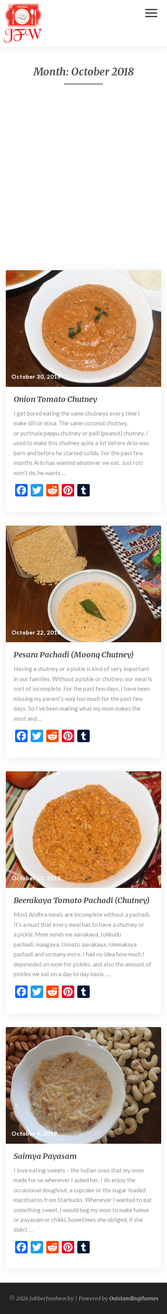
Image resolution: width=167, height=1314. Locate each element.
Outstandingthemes (133, 1298)
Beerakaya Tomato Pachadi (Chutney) (82, 900)
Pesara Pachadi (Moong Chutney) (74, 654)
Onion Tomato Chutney (55, 399)
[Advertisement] (83, 177)
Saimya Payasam (45, 1156)
